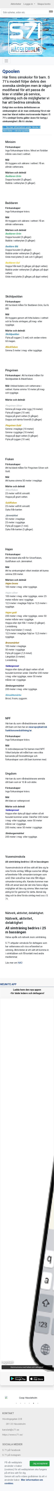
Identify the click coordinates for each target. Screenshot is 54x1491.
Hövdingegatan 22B (12, 1419)
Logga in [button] (28, 4)
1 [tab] (16, 1403)
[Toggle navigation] (6, 61)
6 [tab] (37, 1403)
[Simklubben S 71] (25, 37)
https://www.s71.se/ (12, 1434)
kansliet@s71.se (10, 1429)
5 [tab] (33, 1403)
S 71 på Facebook (11, 1450)
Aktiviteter (16, 4)
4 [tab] (29, 1403)
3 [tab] (24, 1403)
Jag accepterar (40, 1463)
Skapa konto (44, 4)
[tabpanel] (27, 1398)
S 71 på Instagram (11, 1455)
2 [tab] (20, 1403)
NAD (20, 962)
